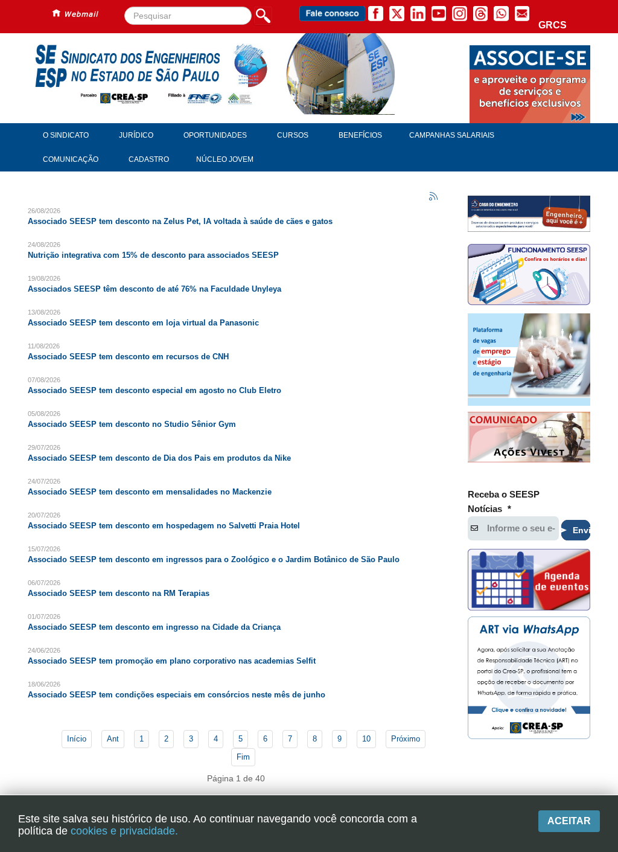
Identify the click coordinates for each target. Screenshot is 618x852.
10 (366, 738)
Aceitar (569, 821)
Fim (243, 756)
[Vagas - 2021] (529, 359)
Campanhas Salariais (451, 135)
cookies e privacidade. (124, 831)
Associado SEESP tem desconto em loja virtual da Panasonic (143, 322)
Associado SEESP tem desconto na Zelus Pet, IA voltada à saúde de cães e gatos (180, 221)
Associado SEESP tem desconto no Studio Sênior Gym (132, 424)
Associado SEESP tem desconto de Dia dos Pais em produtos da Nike (159, 458)
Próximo (405, 738)
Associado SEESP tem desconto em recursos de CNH (128, 356)
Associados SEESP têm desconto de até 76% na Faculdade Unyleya (154, 288)
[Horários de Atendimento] (529, 276)
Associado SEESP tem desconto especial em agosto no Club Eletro (154, 390)
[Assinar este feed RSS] (434, 197)
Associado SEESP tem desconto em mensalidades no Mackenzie (150, 491)
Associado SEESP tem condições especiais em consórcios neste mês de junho (176, 694)
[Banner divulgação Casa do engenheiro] (529, 214)
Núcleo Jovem (224, 159)
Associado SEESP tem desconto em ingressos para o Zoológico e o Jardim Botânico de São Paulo (214, 559)
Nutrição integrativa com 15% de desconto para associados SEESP (153, 255)
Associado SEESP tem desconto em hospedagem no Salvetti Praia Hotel (164, 525)
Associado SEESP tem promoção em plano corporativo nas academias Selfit (172, 660)
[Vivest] (529, 439)
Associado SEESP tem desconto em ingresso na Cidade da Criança (154, 627)
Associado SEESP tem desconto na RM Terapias (118, 593)
